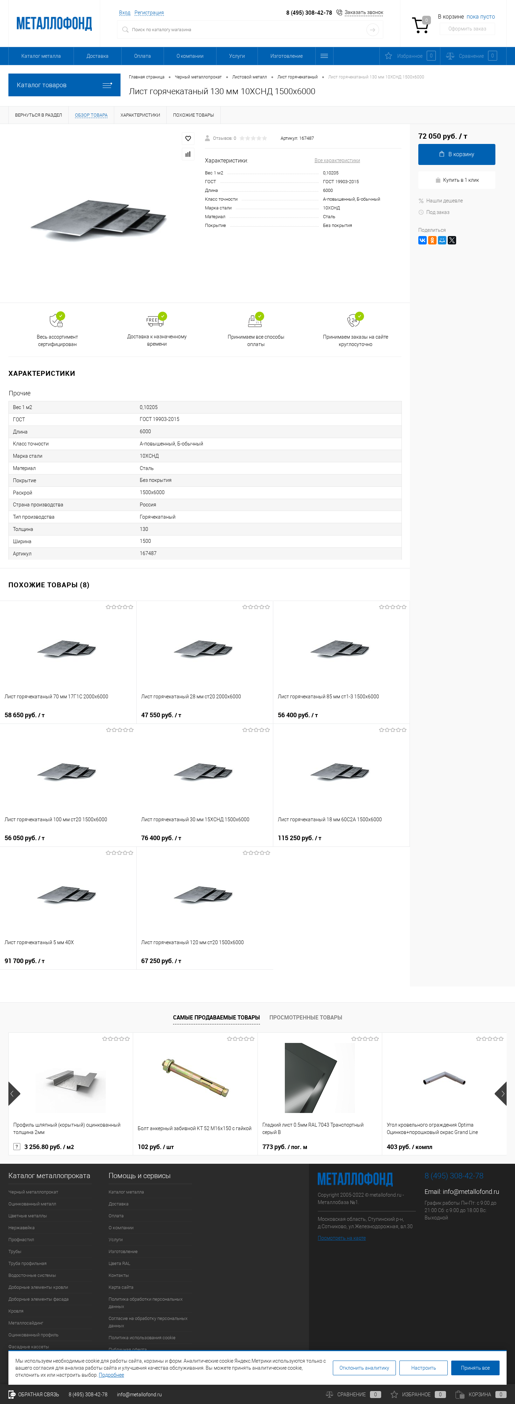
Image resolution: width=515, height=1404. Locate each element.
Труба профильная (27, 1263)
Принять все (475, 1368)
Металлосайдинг (25, 1323)
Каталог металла (41, 56)
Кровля (15, 1311)
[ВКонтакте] (422, 240)
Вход (124, 12)
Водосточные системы (32, 1275)
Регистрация (149, 12)
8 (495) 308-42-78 (309, 12)
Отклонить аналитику (364, 1368)
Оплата (142, 56)
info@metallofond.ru (471, 1191)
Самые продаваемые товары (216, 1017)
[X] (452, 240)
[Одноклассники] (432, 240)
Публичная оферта (128, 1349)
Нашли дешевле (444, 200)
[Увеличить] (102, 213)
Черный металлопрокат (33, 1192)
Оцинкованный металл (32, 1203)
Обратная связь (38, 1394)
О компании (190, 56)
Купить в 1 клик (461, 180)
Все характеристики (337, 160)
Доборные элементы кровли (38, 1287)
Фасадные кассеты (28, 1346)
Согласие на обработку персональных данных (148, 1322)
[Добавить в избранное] (188, 138)
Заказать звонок (364, 12)
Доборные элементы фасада (38, 1299)
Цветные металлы (27, 1215)
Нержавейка (21, 1227)
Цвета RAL (119, 1263)
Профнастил (21, 1239)
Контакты (119, 1275)
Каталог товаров (42, 85)
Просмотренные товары (305, 1017)
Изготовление (286, 56)
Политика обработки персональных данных (146, 1302)
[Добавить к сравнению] (188, 154)
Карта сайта (121, 1287)
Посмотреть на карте (342, 1238)
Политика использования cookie (142, 1337)
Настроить (423, 1368)
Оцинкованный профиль (33, 1334)
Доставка (98, 56)
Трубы (14, 1251)
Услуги (237, 56)
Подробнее (111, 1375)
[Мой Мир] (442, 240)
